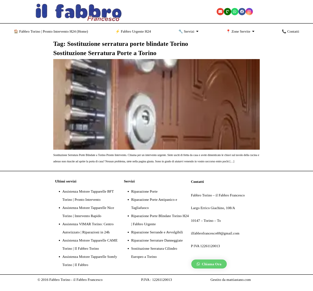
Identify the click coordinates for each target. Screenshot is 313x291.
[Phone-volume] (227, 11)
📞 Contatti (290, 31)
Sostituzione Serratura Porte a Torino (104, 53)
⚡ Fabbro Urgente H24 (133, 31)
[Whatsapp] (234, 11)
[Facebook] (242, 11)
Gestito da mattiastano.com (230, 280)
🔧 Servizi (186, 31)
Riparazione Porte (144, 191)
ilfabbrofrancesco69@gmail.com (215, 233)
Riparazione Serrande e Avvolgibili (157, 232)
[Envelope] (220, 11)
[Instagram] (249, 11)
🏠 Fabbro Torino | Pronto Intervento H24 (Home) (51, 31)
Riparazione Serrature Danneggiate (157, 240)
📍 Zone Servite (238, 31)
